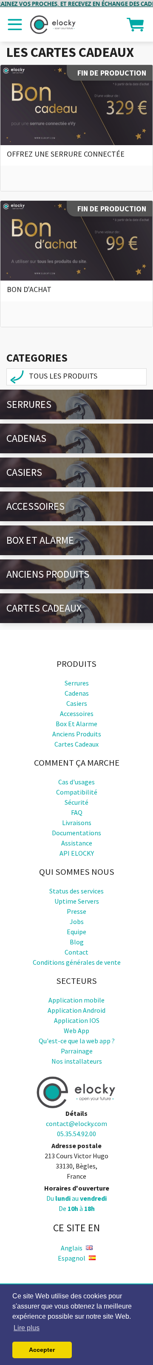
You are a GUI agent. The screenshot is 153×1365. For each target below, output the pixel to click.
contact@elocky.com (76, 1123)
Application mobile (76, 1000)
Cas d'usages (76, 782)
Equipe (76, 931)
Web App (76, 1030)
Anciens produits (47, 574)
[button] (135, 24)
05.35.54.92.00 (76, 1133)
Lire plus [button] (27, 1327)
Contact (76, 952)
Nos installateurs (76, 1061)
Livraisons (76, 822)
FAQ (76, 812)
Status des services (76, 891)
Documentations (76, 833)
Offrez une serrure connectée (66, 154)
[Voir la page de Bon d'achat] (76, 241)
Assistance (76, 843)
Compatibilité (76, 792)
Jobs (77, 921)
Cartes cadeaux (44, 608)
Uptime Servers (76, 901)
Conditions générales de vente (77, 962)
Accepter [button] (42, 1349)
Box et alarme (40, 540)
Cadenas (26, 438)
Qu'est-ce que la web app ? (77, 1040)
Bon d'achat (29, 289)
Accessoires (35, 506)
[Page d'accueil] (53, 24)
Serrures (28, 404)
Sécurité (76, 802)
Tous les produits (62, 376)
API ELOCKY (77, 853)
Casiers (24, 472)
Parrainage (77, 1051)
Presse (76, 911)
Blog (77, 942)
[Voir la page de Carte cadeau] (76, 105)
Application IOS (76, 1020)
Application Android (76, 1010)
